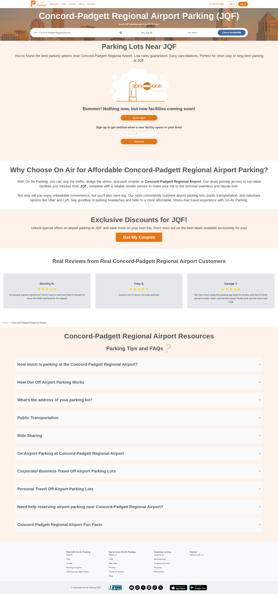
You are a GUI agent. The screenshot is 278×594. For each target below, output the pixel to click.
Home (5, 323)
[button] (139, 364)
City (64, 4)
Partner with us (197, 555)
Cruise (73, 4)
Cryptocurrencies (162, 563)
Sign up (243, 4)
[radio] (39, 289)
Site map (113, 563)
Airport (69, 555)
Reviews (158, 567)
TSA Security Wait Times (77, 572)
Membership (159, 559)
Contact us (159, 555)
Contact (91, 4)
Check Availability (231, 32)
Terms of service (116, 572)
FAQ (111, 559)
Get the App (218, 4)
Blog (81, 4)
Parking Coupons (74, 567)
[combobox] (76, 32)
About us (113, 555)
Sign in (232, 4)
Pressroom (159, 572)
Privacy (112, 567)
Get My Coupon (139, 237)
